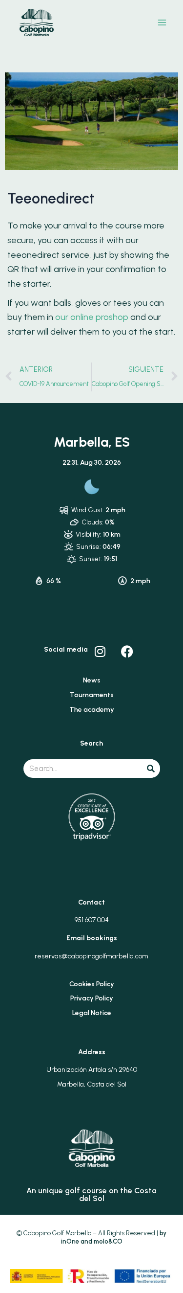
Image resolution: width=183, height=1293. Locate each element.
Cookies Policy (91, 984)
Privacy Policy (91, 998)
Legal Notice (91, 1013)
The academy (91, 709)
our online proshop (91, 317)
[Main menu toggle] (162, 23)
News (92, 680)
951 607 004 (92, 920)
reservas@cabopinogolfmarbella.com (91, 956)
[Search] (151, 768)
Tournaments (92, 695)
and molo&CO (100, 1241)
